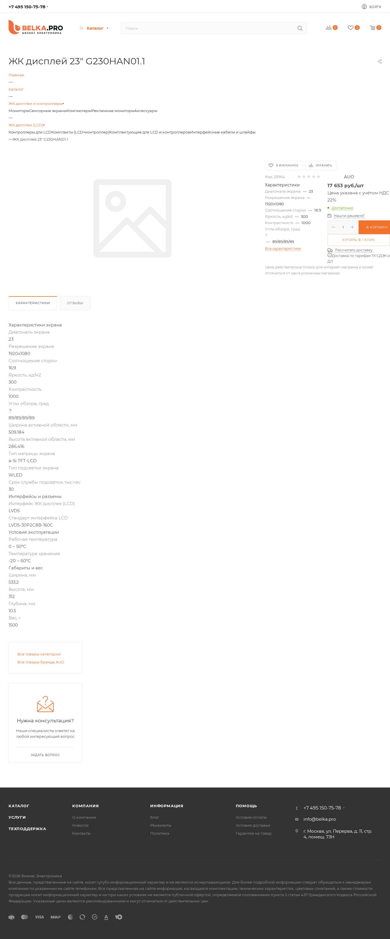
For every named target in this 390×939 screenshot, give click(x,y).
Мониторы (19, 110)
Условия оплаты (251, 817)
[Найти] (300, 28)
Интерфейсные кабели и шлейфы (223, 132)
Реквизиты (160, 825)
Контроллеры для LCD (30, 132)
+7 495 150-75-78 (27, 6)
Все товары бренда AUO (40, 662)
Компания (85, 806)
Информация (167, 806)
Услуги (17, 817)
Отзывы (75, 303)
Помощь (246, 806)
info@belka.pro (319, 819)
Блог (154, 817)
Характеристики (33, 303)
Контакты (81, 833)
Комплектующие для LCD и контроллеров (149, 132)
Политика (159, 833)
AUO (349, 177)
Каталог (19, 806)
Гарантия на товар (254, 833)
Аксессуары (145, 110)
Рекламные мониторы (112, 110)
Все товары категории (39, 654)
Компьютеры (79, 110)
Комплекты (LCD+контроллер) (80, 132)
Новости (80, 825)
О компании (84, 817)
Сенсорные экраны (48, 110)
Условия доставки (253, 825)
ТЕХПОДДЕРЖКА (27, 828)
